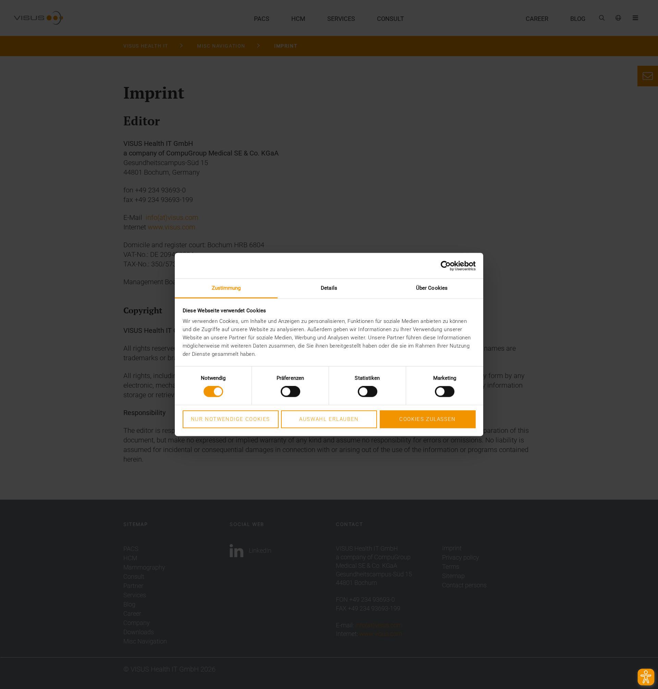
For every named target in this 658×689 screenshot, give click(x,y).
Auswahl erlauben (329, 419)
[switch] (290, 391)
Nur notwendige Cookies (230, 419)
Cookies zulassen (427, 419)
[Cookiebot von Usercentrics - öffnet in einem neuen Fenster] (446, 266)
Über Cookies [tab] (432, 288)
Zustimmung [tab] (226, 288)
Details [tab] (329, 288)
